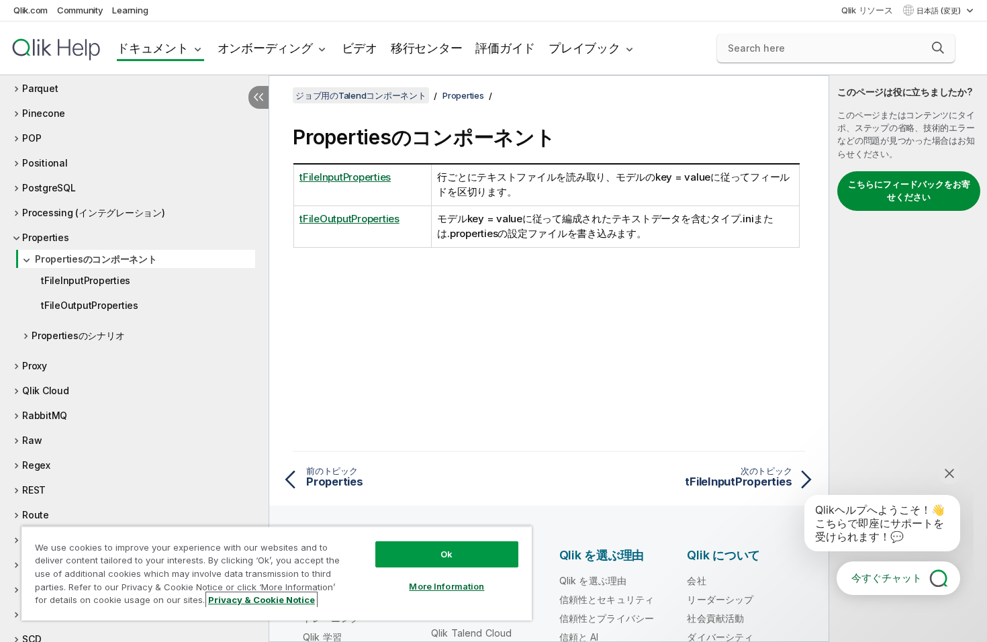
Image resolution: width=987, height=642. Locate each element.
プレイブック (584, 48)
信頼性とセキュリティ (607, 599)
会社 (696, 580)
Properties (45, 237)
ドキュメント (153, 48)
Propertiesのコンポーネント (96, 259)
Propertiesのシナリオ (78, 335)
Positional (45, 163)
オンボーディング (265, 48)
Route (35, 514)
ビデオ (359, 48)
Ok (446, 554)
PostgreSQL (49, 187)
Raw (32, 440)
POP (31, 138)
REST (34, 490)
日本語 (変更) (939, 10)
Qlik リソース (867, 10)
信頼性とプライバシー (607, 618)
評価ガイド (505, 48)
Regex (36, 465)
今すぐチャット (886, 577)
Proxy (34, 365)
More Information (446, 586)
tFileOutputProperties (89, 305)
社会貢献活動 (715, 618)
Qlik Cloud (45, 390)
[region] (276, 573)
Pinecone (43, 113)
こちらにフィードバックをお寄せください (909, 191)
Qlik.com (30, 10)
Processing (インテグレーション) (93, 212)
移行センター (427, 48)
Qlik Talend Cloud (471, 633)
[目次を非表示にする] (258, 97)
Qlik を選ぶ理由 (593, 580)
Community (80, 10)
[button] (938, 47)
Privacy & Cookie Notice (261, 599)
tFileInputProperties (85, 280)
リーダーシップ (720, 599)
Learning (130, 10)
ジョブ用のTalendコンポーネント (360, 95)
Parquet (40, 88)
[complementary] (908, 358)
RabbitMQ (44, 415)
